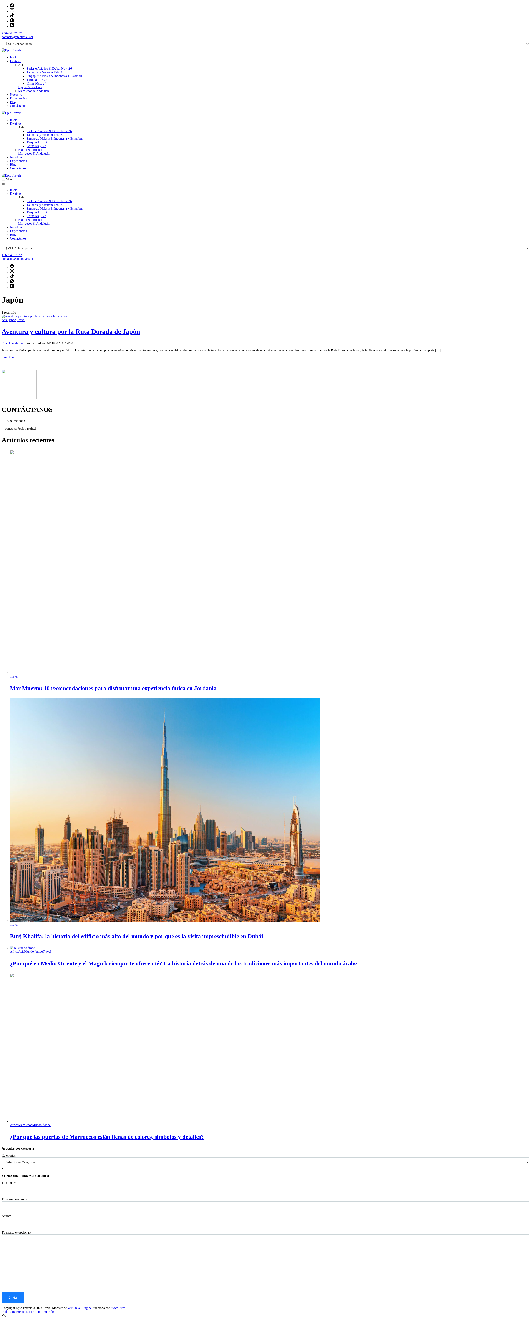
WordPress (118, 1308)
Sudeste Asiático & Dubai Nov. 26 (49, 68)
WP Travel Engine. (80, 1308)
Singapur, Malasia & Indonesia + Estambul (55, 76)
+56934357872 (12, 33)
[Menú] (3, 180)
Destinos (15, 61)
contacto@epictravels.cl (17, 37)
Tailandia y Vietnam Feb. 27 (45, 72)
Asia (5, 320)
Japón (12, 320)
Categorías (9, 1155)
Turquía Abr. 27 (37, 79)
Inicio (13, 57)
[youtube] (12, 26)
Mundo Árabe (33, 951)
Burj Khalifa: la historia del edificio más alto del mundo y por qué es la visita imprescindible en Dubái (136, 936)
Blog (13, 102)
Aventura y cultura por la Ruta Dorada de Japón (71, 331)
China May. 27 (36, 83)
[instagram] (12, 11)
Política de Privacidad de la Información (28, 1311)
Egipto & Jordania (30, 87)
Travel (21, 320)
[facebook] (12, 6)
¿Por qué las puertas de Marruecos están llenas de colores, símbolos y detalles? (107, 1137)
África (14, 951)
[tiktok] (12, 16)
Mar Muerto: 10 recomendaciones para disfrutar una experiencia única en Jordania (113, 688)
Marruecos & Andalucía (34, 91)
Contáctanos (18, 106)
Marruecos (25, 1125)
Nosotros (16, 94)
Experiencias (18, 98)
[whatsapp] (12, 21)
